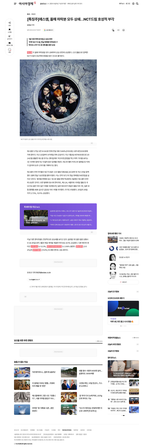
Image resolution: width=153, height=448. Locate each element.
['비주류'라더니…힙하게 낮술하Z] (22, 377)
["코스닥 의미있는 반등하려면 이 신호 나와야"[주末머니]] (69, 414)
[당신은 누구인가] (113, 260)
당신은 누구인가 (124, 257)
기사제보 (53, 430)
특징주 (34, 14)
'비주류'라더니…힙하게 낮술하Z (43, 372)
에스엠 (29, 52)
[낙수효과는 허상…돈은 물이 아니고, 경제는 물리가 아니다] (113, 278)
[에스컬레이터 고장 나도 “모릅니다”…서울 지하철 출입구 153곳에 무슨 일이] (22, 402)
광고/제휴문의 (24, 430)
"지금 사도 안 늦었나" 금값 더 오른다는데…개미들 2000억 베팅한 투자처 (71, 216)
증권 (28, 14)
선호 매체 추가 (49, 30)
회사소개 (16, 430)
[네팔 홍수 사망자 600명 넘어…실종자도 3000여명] (69, 377)
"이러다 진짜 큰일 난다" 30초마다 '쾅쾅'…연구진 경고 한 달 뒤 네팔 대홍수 (71, 225)
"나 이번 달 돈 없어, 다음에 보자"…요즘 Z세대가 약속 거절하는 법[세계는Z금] (71, 220)
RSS (59, 430)
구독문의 (47, 430)
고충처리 (82, 430)
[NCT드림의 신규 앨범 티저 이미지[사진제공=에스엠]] (58, 97)
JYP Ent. (34, 246)
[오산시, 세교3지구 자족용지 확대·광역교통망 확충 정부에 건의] (134, 395)
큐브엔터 (79, 246)
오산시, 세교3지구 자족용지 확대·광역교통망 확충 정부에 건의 (119, 393)
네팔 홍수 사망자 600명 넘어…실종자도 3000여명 (90, 372)
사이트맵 (89, 430)
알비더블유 (37, 250)
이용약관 (75, 430)
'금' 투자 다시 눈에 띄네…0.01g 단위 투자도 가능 (90, 397)
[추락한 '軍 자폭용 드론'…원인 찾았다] (22, 414)
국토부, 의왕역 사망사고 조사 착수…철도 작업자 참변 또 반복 (129, 239)
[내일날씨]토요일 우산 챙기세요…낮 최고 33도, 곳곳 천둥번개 (118, 384)
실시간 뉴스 (43, 3)
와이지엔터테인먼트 (54, 246)
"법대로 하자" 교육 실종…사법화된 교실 (128, 266)
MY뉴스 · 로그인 (124, 4)
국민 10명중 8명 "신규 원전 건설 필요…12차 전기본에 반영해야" (129, 248)
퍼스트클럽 (39, 430)
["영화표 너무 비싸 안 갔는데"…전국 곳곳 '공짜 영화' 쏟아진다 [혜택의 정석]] (134, 403)
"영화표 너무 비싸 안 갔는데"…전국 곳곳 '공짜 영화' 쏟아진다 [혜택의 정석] (119, 402)
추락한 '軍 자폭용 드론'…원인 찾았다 (43, 409)
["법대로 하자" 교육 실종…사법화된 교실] (113, 269)
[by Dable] (99, 341)
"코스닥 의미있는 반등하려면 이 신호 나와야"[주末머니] (90, 409)
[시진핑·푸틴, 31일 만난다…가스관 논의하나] (69, 389)
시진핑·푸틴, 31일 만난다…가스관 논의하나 (90, 384)
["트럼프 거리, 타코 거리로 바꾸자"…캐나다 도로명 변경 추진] (134, 412)
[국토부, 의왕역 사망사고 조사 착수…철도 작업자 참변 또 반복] (113, 242)
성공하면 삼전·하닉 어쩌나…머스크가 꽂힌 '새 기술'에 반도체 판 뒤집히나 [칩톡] (71, 211)
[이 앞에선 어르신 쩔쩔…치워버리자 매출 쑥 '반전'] (22, 389)
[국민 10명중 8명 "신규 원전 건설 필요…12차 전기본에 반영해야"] (113, 251)
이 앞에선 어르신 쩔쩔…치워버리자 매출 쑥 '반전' (43, 384)
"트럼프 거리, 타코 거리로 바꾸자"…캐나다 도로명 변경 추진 (119, 410)
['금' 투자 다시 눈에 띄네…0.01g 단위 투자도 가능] (69, 402)
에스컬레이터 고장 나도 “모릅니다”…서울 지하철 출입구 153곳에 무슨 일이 (43, 397)
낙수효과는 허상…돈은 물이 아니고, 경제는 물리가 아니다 (128, 275)
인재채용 (32, 430)
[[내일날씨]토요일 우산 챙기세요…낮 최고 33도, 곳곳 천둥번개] (134, 386)
